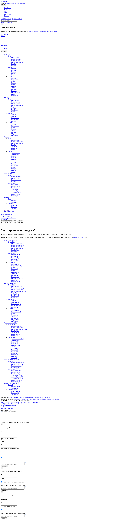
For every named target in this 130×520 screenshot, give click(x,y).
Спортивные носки (48, 399)
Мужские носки (18, 399)
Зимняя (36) (14, 261)
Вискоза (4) (14, 275)
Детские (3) (14, 394)
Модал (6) (14, 313)
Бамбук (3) (14, 354)
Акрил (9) (14, 358)
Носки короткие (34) (17, 362)
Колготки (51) (15, 334)
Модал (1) (14, 353)
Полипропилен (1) (16, 278)
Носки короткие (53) (17, 288)
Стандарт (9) (15, 388)
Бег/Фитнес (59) (16, 370)
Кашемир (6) (15, 277)
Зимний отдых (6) (16, 375)
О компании (12, 397)
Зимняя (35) (14, 300)
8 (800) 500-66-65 (6, 19)
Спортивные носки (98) (11, 359)
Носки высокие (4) (17, 366)
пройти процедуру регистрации (38, 31)
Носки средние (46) (17, 246)
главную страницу (79, 237)
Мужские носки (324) (10, 240)
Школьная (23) (15, 345)
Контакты (7, 9)
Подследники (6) (16, 326)
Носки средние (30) (17, 364)
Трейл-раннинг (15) (17, 378)
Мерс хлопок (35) (16, 265)
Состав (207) (11, 308)
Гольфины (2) (15, 296)
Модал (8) (14, 267)
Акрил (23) (14, 316)
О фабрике (7, 8)
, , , (22, 402)
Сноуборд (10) (15, 374)
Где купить (7, 14)
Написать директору (7, 408)
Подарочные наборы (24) (11, 383)
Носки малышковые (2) (18, 327)
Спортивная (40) (16, 304)
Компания (4, 435)
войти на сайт (54, 31)
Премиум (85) (15, 254)
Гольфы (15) (15, 294)
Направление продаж (7, 438)
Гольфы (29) (15, 367)
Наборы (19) (15, 251)
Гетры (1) (14, 292)
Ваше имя (4, 499)
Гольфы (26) (15, 250)
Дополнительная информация (10, 448)
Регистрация (4, 34)
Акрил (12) (14, 273)
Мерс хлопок (15, 351)
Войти (3, 36)
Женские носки (27, 399)
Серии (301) (11, 253)
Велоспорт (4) (15, 381)
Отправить (4, 466)
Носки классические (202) (19, 248)
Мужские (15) (15, 391)
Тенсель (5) (14, 269)
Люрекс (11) (15, 302)
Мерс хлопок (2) (16, 312)
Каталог (6, 16)
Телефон (4, 445)
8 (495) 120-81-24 (17, 19)
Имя (2, 475)
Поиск (17, 3)
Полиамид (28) (15, 321)
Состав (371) (11, 347)
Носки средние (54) (17, 289)
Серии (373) (11, 337)
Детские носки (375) (10, 323)
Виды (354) (11, 324)
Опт (5, 12)
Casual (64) (14, 259)
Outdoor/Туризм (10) (17, 377)
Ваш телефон (5, 503)
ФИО (3, 431)
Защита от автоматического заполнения (13, 461)
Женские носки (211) (10, 283)
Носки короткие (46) (17, 245)
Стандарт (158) (15, 256)
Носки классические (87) (18, 291)
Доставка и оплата (37, 397)
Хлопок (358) (15, 348)
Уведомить (4, 490)
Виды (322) (11, 242)
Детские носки (37, 399)
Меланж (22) (15, 307)
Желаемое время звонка (8, 506)
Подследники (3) (16, 243)
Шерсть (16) (15, 272)
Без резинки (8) (16, 305)
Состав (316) (11, 262)
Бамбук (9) (14, 315)
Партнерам (28, 397)
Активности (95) (13, 369)
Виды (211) (11, 285)
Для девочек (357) (16, 340)
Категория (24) (12, 389)
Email (3, 441)
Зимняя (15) (14, 342)
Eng (5, 48)
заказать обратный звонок (8, 218)
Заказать (3, 518)
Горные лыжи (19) (16, 372)
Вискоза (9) (14, 350)
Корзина (22, 3)
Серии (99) (11, 299)
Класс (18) (11, 385)
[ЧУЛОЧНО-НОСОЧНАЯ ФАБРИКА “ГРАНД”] (4, 1)
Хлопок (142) (15, 310)
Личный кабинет (10, 3)
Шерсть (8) (14, 356)
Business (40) (15, 258)
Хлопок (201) (15, 264)
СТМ (5, 11)
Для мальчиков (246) (17, 339)
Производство (20, 397)
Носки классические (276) (19, 329)
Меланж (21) (15, 343)
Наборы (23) (15, 297)
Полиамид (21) (15, 281)
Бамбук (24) (14, 270)
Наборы (56, 399)
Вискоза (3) (14, 318)
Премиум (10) (15, 386)
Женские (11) (15, 393)
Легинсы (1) (15, 332)
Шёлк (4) (14, 280)
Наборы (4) (14, 335)
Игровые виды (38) (17, 380)
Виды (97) (11, 361)
